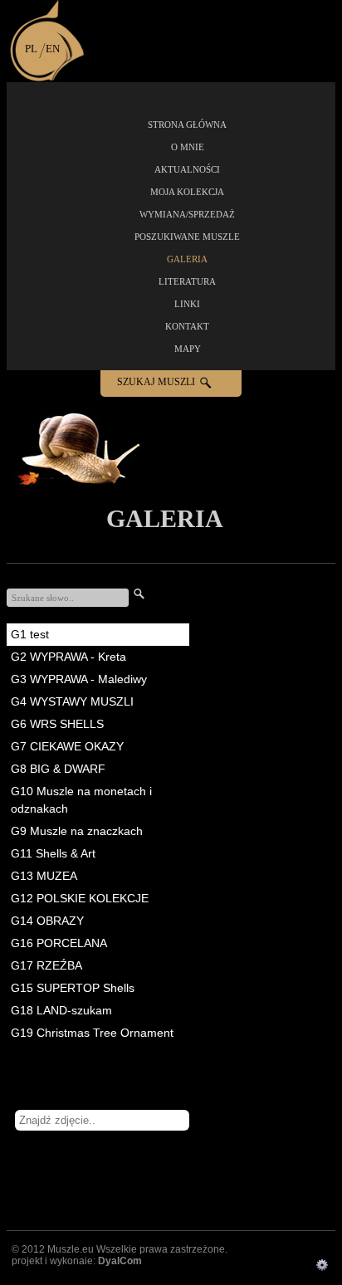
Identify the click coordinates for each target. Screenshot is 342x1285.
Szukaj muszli (156, 382)
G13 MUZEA (44, 875)
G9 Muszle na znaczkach (77, 831)
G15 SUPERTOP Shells (72, 987)
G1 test (30, 634)
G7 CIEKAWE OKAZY (67, 746)
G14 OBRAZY (47, 920)
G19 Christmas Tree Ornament (92, 1032)
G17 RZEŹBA (46, 965)
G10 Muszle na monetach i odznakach (81, 799)
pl (31, 48)
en (53, 48)
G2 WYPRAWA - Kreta (68, 656)
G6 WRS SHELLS (57, 723)
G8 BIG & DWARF (58, 768)
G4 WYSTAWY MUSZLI (72, 701)
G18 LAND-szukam (61, 1010)
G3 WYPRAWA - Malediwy (79, 679)
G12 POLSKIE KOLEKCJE (80, 898)
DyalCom (120, 1261)
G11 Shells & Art (53, 853)
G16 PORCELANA (59, 943)
